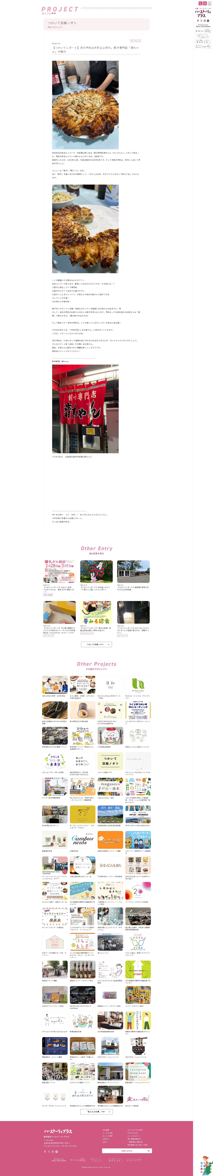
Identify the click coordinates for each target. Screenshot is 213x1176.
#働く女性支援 (48, 595)
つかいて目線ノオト (95, 644)
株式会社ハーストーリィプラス (58, 1131)
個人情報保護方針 (134, 1139)
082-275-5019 (54, 1146)
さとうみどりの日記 (135, 1130)
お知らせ (106, 1139)
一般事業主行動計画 (135, 1142)
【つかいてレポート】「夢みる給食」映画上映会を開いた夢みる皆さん (95, 629)
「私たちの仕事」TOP (95, 1112)
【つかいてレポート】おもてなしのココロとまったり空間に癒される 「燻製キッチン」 (133, 630)
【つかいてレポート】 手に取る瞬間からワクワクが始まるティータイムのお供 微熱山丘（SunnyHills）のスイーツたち (59, 630)
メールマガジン (133, 1136)
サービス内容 (108, 1133)
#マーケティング (135, 41)
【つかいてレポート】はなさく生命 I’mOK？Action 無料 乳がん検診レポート (58, 589)
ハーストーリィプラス (203, 13)
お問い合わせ (127, 1151)
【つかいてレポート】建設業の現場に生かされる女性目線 (133, 588)
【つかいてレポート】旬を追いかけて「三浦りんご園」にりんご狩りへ (95, 588)
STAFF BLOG (133, 1133)
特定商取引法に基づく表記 (138, 1145)
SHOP (105, 1142)
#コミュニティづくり (87, 633)
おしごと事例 (108, 1136)
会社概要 (106, 1130)
